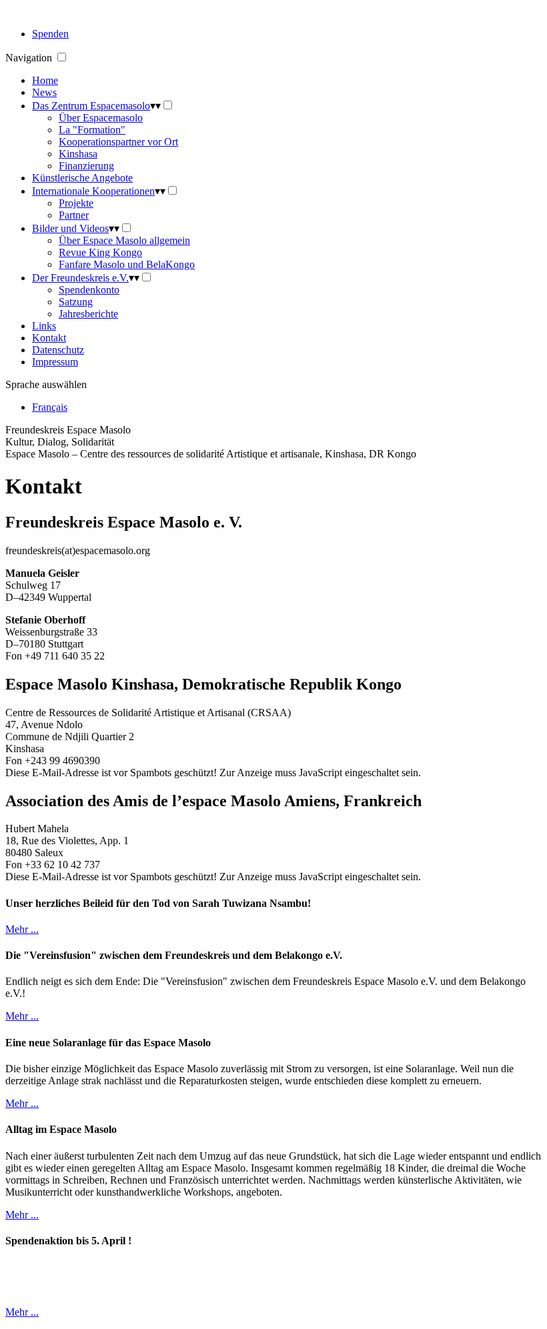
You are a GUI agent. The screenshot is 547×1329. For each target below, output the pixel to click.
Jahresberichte (88, 313)
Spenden (50, 33)
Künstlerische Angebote (82, 177)
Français (49, 407)
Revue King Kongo (100, 252)
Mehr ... (22, 929)
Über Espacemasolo (101, 117)
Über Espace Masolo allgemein (124, 240)
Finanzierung (86, 165)
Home (45, 80)
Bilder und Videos (70, 228)
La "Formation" (92, 129)
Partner (74, 215)
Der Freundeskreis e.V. (80, 277)
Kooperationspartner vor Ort (118, 141)
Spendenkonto (89, 289)
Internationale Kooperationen (93, 191)
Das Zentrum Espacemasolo (91, 105)
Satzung (76, 301)
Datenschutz (58, 349)
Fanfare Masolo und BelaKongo (127, 264)
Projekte (76, 203)
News (44, 92)
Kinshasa (78, 153)
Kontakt (49, 337)
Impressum (55, 361)
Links (44, 325)
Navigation (30, 57)
